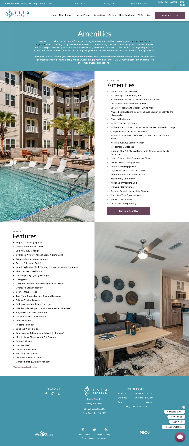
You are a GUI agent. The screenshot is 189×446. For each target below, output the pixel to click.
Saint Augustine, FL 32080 (94, 413)
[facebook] (46, 394)
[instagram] (52, 394)
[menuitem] (53, 15)
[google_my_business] (59, 394)
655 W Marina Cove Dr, (94, 409)
